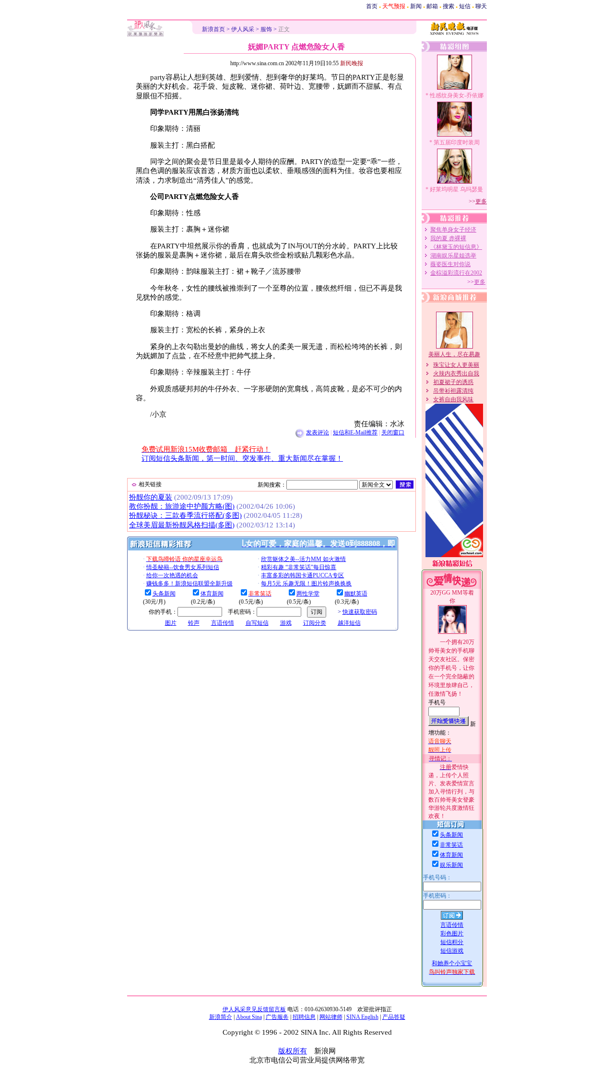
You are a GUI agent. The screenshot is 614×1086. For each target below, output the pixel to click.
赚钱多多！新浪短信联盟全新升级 (189, 583)
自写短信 (257, 622)
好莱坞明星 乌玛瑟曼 (456, 189)
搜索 (448, 6)
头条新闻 (164, 593)
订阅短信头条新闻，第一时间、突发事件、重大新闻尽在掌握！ (242, 458)
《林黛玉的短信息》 (456, 247)
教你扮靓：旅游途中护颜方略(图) (182, 506)
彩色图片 (451, 933)
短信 (465, 6)
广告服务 (277, 1017)
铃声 (194, 622)
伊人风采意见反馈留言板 (254, 1009)
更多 (481, 201)
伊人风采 (242, 29)
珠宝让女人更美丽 (456, 365)
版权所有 (292, 1051)
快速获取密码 (359, 611)
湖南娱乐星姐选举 (453, 255)
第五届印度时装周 (457, 142)
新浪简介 (220, 1017)
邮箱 (432, 6)
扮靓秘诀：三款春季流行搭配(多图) (185, 515)
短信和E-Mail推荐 (355, 432)
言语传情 (222, 622)
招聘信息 (304, 1017)
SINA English (362, 1017)
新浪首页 (213, 29)
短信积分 (451, 942)
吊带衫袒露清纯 (453, 390)
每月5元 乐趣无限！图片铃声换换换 (306, 583)
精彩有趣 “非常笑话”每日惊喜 (298, 567)
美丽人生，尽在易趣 (454, 354)
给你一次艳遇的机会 (172, 575)
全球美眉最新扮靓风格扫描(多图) (182, 525)
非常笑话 (451, 844)
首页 (372, 6)
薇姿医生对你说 (450, 264)
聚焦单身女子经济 (453, 229)
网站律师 (330, 1017)
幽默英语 (355, 593)
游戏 (286, 622)
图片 (171, 622)
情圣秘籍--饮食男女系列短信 (182, 567)
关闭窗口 (392, 432)
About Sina (249, 1017)
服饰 (266, 29)
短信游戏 (451, 950)
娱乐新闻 (451, 865)
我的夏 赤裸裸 (448, 238)
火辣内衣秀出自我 (456, 373)
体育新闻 (212, 593)
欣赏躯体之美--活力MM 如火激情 (303, 559)
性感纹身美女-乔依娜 (457, 95)
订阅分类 (314, 622)
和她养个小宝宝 (452, 963)
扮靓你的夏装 (150, 497)
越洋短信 (349, 622)
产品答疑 (393, 1017)
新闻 (416, 6)
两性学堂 (307, 593)
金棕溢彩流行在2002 (456, 272)
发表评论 (317, 432)
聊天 (481, 6)
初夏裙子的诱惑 (453, 382)
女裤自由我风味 (453, 399)
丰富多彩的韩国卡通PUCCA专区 (302, 575)
